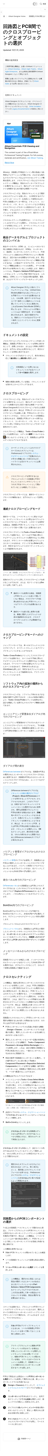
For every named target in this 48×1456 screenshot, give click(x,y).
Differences (8, 886)
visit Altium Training (35, 158)
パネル (15, 886)
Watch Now (9, 163)
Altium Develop (14, 69)
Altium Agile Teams (28, 69)
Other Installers (35, 106)
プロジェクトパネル (11, 929)
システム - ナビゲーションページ (32, 1112)
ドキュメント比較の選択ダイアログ (25, 793)
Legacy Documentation (21, 109)
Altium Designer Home (16, 16)
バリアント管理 (9, 860)
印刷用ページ (26, 1439)
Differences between (12, 772)
